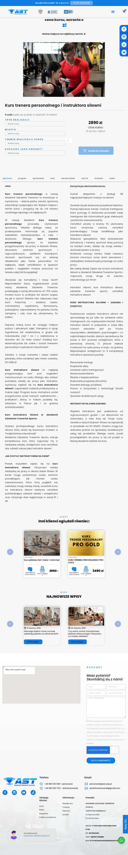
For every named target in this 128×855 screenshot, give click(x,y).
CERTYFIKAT (28, 557)
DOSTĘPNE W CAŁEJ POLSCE (29, 574)
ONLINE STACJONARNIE (41, 574)
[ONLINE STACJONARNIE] (41, 568)
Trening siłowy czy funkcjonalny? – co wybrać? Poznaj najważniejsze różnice (85, 634)
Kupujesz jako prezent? (24, 149)
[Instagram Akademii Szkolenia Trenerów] (124, 36)
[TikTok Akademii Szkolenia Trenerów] (124, 44)
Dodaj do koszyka (98, 150)
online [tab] (112, 178)
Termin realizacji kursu (24, 139)
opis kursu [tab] (7, 178)
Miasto (10, 129)
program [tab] (22, 178)
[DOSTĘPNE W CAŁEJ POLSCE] (29, 569)
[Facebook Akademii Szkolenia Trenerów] (124, 29)
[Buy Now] (32, 838)
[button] (113, 11)
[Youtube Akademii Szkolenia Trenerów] (124, 52)
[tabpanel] (64, 345)
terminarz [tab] (98, 178)
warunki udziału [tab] (68, 178)
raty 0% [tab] (84, 178)
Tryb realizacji (17, 119)
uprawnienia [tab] (38, 178)
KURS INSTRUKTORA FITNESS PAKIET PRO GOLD (85, 561)
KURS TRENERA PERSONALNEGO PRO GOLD (41, 561)
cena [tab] (52, 178)
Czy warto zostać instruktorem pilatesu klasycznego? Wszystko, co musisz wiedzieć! (40, 634)
